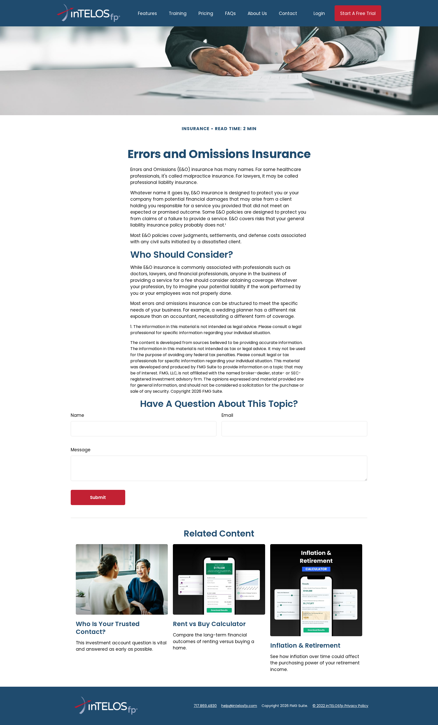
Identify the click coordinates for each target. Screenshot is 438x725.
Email (227, 415)
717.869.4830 (205, 705)
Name (77, 415)
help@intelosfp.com (239, 705)
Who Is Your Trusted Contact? (108, 627)
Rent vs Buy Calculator (209, 623)
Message (80, 450)
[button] (147, 13)
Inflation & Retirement (305, 645)
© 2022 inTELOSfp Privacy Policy (340, 705)
